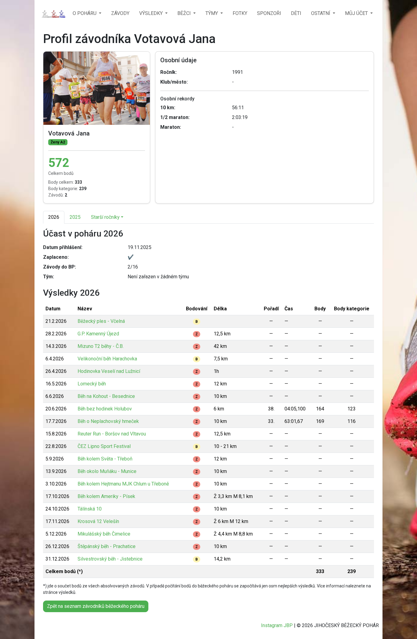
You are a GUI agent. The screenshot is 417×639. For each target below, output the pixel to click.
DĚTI (296, 13)
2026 (53, 217)
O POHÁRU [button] (85, 13)
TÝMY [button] (212, 13)
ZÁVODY (120, 13)
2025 (75, 217)
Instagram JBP (277, 625)
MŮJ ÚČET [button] (357, 13)
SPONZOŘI (269, 13)
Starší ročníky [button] (105, 217)
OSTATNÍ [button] (321, 13)
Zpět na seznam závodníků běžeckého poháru (95, 606)
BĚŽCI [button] (184, 13)
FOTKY (240, 13)
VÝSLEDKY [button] (151, 13)
